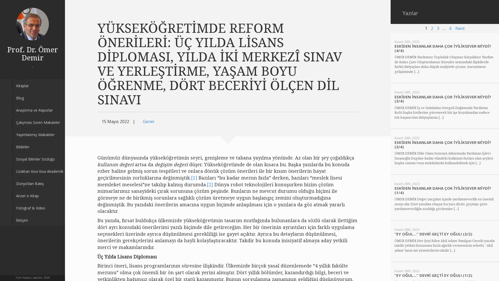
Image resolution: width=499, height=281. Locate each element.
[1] (194, 178)
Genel (148, 121)
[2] (210, 184)
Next (460, 28)
